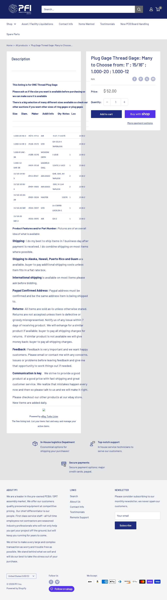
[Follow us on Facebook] (51, 582)
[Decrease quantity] (107, 102)
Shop (9, 23)
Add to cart (106, 114)
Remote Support (79, 517)
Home (9, 45)
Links (73, 490)
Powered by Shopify (16, 588)
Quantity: (96, 102)
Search (74, 496)
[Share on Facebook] (134, 78)
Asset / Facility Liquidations (37, 23)
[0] (158, 9)
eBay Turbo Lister (49, 416)
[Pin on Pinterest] (140, 78)
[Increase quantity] (124, 102)
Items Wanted (86, 23)
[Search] (139, 9)
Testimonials (107, 23)
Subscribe (125, 525)
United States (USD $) (18, 576)
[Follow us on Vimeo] (57, 582)
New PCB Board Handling (135, 23)
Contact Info (66, 23)
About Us (75, 501)
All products (22, 45)
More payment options (140, 122)
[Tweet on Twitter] (147, 78)
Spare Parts (13, 34)
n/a (93, 79)
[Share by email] (153, 78)
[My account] (151, 9)
